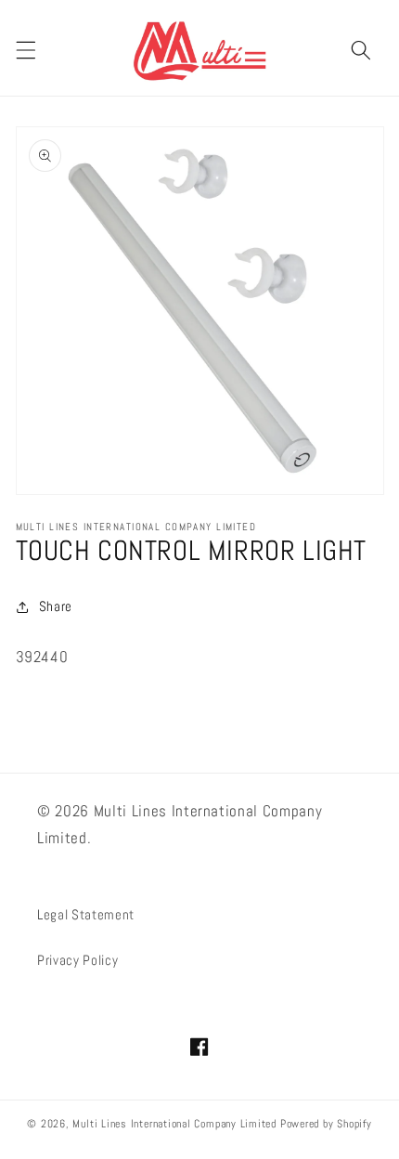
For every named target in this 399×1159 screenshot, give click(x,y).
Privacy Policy (77, 960)
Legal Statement (86, 914)
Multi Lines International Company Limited (174, 1123)
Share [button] (55, 606)
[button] (25, 50)
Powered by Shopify (326, 1123)
